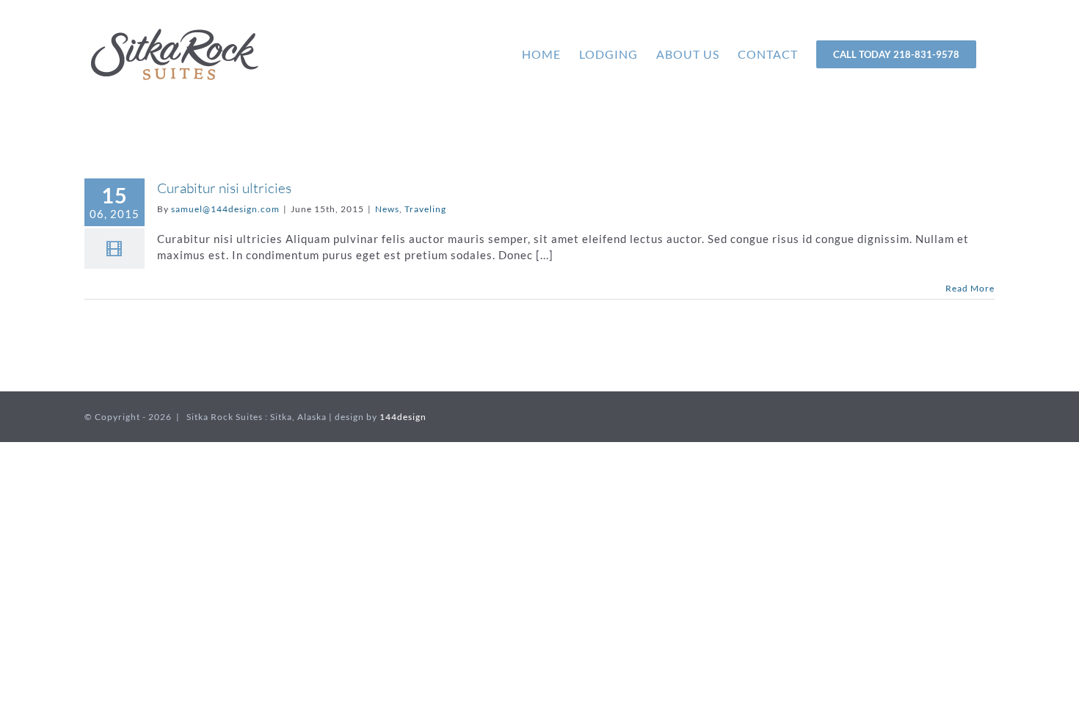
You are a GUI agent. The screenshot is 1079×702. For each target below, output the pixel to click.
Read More (970, 288)
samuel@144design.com (225, 208)
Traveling (425, 208)
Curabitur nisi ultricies (224, 188)
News (387, 208)
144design (402, 416)
